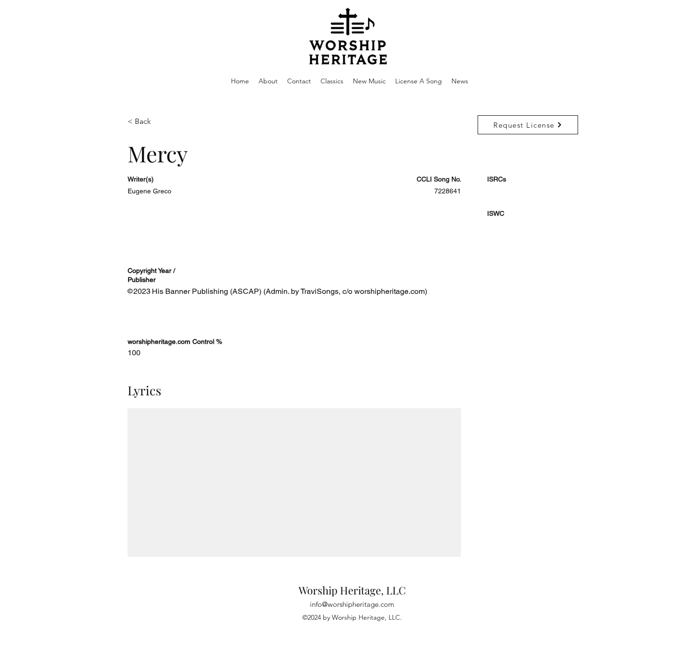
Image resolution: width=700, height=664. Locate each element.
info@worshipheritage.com (352, 604)
